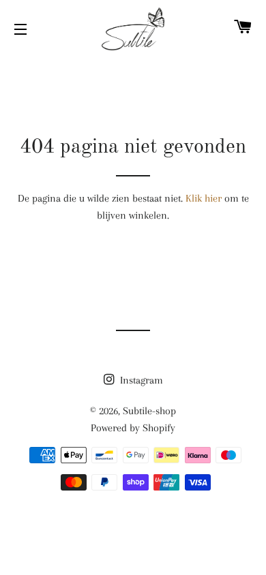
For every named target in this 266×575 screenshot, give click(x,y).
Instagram (140, 380)
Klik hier (204, 198)
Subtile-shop (149, 411)
